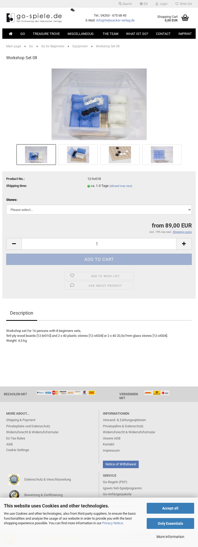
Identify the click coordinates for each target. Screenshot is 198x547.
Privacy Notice (112, 523)
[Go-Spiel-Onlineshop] (34, 18)
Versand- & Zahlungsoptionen (124, 420)
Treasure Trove (46, 34)
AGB (9, 444)
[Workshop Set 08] (99, 104)
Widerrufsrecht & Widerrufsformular (32, 432)
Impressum (111, 450)
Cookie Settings (17, 450)
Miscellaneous (81, 34)
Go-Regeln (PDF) (115, 482)
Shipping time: (16, 186)
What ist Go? (137, 34)
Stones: (12, 200)
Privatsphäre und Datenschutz (28, 426)
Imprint (185, 34)
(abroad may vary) (120, 186)
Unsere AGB (111, 438)
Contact (163, 34)
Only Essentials (170, 523)
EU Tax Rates (15, 438)
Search (127, 4)
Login (163, 4)
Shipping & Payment (20, 420)
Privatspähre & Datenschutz (123, 426)
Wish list (185, 4)
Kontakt (108, 444)
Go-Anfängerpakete (117, 494)
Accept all (170, 508)
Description (21, 313)
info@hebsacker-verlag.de (115, 20)
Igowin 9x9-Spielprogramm (122, 488)
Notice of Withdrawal (120, 464)
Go (22, 34)
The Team (110, 34)
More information (170, 537)
